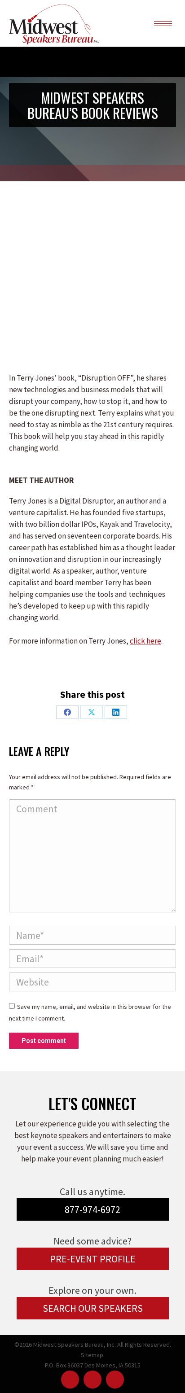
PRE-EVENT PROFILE (93, 1259)
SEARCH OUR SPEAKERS (93, 1308)
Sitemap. (93, 1355)
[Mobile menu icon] (163, 23)
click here (145, 641)
